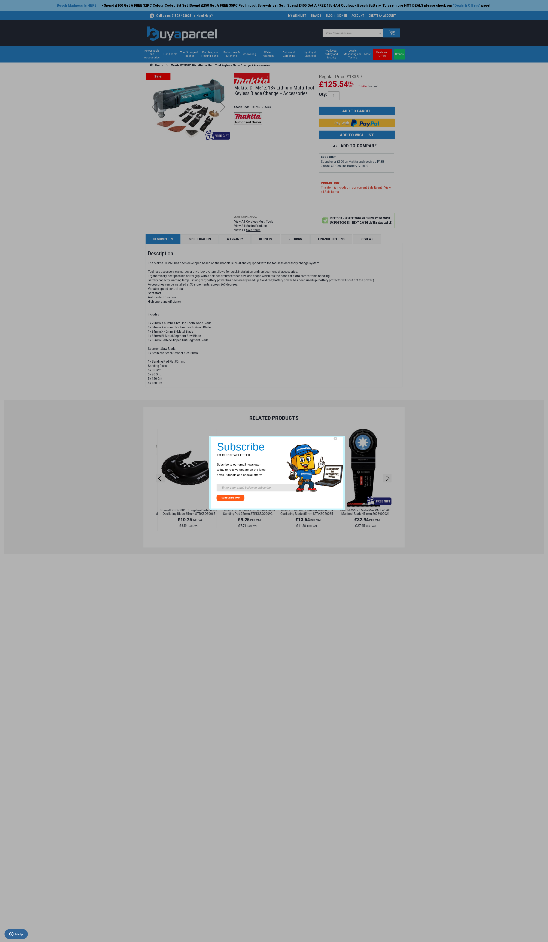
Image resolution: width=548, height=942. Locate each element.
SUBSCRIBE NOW (230, 498)
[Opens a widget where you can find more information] (16, 934)
